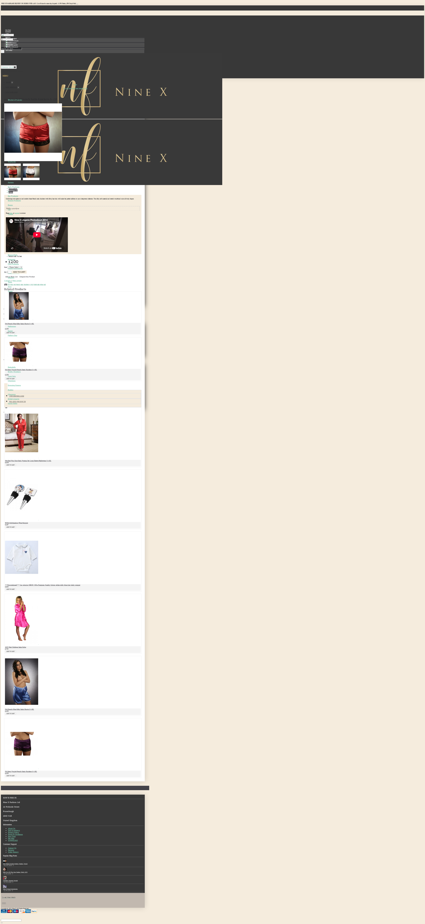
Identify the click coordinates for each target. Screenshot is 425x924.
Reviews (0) (13, 190)
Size (5, 267)
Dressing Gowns (14, 385)
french (18, 284)
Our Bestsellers (16, 396)
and (45, 284)
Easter (10, 331)
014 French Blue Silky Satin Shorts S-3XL (19, 324)
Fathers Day (12, 335)
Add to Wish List (11, 277)
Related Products (17, 401)
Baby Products (13, 187)
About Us (11, 829)
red (15, 284)
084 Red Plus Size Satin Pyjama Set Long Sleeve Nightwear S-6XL (28, 461)
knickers (26, 284)
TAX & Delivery (14, 831)
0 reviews (7, 281)
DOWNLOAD (13, 840)
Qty (5, 272)
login (11, 213)
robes (41, 284)
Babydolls (12, 367)
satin (21, 284)
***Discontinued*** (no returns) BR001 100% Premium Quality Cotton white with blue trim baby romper (42, 585)
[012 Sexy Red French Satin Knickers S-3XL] (33, 160)
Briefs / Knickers (14, 372)
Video (11, 192)
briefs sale (36, 284)
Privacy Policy (13, 833)
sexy (11, 284)
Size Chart (12, 837)
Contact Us (12, 848)
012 (9, 284)
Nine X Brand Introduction (10, 889)
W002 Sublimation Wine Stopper (16, 523)
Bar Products (13, 196)
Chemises (11, 381)
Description (13, 188)
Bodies (10, 390)
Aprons (11, 182)
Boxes (10, 205)
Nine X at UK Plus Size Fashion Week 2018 (15, 872)
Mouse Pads (12, 255)
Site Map (11, 839)
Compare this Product (27, 277)
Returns (11, 850)
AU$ (8, 43)
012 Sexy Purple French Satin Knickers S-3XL (21, 370)
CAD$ (9, 45)
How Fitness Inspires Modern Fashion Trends (15, 864)
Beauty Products (14, 200)
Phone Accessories (15, 269)
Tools (10, 282)
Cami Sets (12, 376)
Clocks (10, 214)
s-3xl (31, 284)
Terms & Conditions (15, 835)
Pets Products (13, 264)
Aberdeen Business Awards (10, 880)
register (17, 213)
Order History (13, 852)
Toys (10, 287)
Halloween (12, 326)
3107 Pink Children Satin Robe (15, 647)
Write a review (17, 281)
